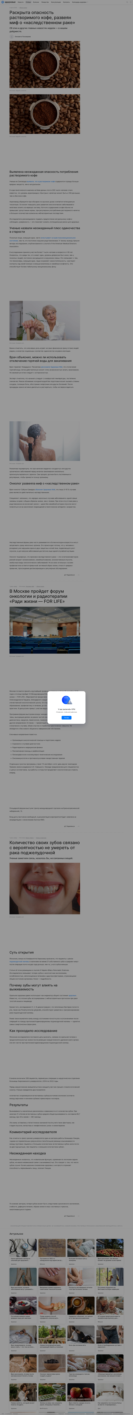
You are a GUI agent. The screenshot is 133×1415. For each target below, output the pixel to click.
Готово (66, 718)
